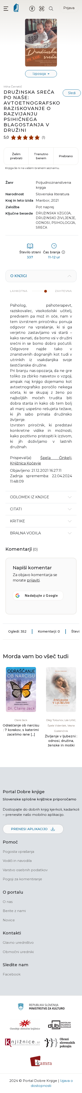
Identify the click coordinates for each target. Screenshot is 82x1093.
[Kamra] (41, 1061)
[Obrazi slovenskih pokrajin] (59, 1043)
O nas (8, 902)
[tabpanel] (41, 380)
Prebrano (66, 156)
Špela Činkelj (55, 458)
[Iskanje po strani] (51, 8)
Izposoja (40, 74)
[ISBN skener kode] (41, 8)
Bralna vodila (25, 533)
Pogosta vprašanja (18, 851)
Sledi (72, 93)
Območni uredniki (18, 952)
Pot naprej (45, 207)
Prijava (68, 8)
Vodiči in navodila (17, 860)
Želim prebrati (16, 156)
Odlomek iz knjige (29, 497)
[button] (6, 8)
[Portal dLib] (59, 1024)
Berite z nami (14, 911)
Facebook (11, 974)
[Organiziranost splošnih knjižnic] (25, 1024)
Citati (16, 509)
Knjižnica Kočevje (25, 463)
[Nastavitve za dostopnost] (32, 8)
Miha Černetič (13, 86)
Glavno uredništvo (18, 942)
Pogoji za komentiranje (22, 879)
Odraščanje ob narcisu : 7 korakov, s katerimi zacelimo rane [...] (21, 729)
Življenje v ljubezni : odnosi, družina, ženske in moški (61, 740)
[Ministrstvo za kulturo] (41, 1007)
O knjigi (18, 276)
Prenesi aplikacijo (30, 829)
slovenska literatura (52, 194)
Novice (9, 920)
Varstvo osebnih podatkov (25, 870)
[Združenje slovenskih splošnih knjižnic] (22, 1042)
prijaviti (33, 580)
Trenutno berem (41, 156)
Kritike (17, 521)
